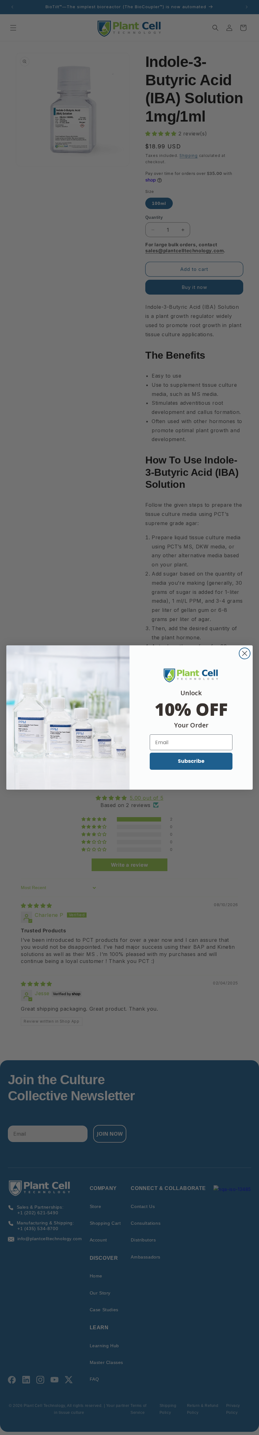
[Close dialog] (244, 653)
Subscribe (191, 761)
